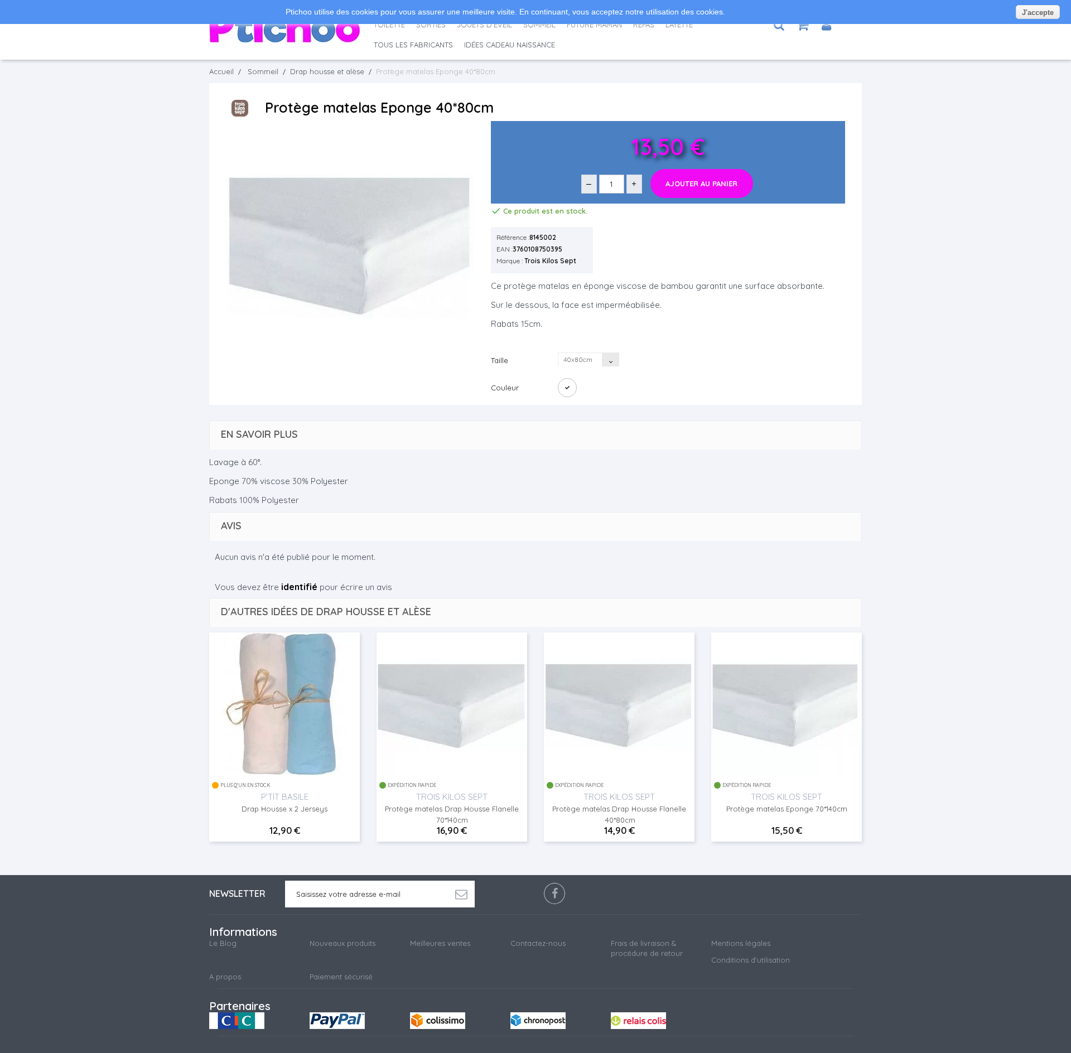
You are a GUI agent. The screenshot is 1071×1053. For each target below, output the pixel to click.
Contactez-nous (538, 943)
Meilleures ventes (440, 943)
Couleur (506, 387)
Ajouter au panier (701, 183)
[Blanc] (567, 387)
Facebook (554, 893)
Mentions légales (740, 943)
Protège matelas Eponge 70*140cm (786, 808)
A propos (225, 976)
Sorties (431, 24)
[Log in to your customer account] (826, 25)
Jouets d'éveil (484, 24)
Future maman (594, 24)
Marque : (509, 261)
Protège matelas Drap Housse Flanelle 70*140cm (452, 814)
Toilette (389, 24)
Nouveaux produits (342, 943)
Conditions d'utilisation (750, 959)
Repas (643, 24)
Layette (679, 24)
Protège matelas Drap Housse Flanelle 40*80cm (619, 814)
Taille (500, 360)
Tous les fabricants (413, 44)
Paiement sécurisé (341, 976)
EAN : (504, 249)
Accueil (221, 71)
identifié (299, 586)
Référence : (512, 237)
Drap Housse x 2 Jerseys (284, 808)
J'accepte (1038, 12)
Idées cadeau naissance (509, 44)
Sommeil (539, 24)
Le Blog (223, 943)
